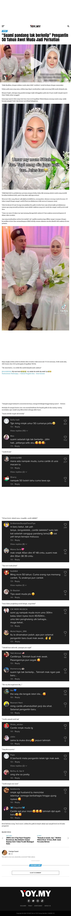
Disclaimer (23, 906)
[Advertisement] (35, 12)
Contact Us (47, 906)
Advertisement (38, 906)
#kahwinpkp (14, 373)
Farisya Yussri (14, 851)
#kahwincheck (6, 373)
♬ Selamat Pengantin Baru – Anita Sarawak (32, 373)
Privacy (30, 906)
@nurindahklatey (7, 371)
